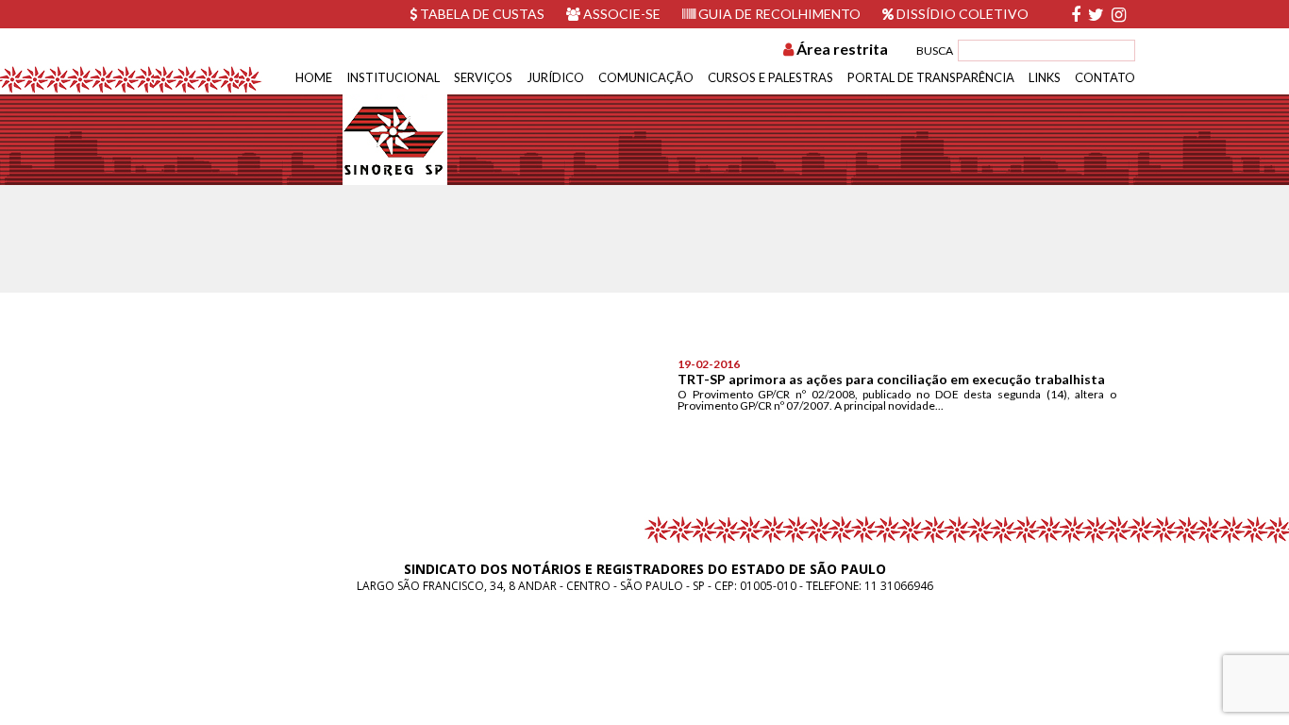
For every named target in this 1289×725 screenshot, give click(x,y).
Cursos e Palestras (770, 77)
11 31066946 (898, 586)
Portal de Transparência (930, 77)
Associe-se (620, 14)
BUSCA (934, 50)
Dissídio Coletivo (961, 14)
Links (1045, 77)
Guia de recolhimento (778, 14)
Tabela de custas (480, 14)
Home (313, 77)
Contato (1105, 77)
